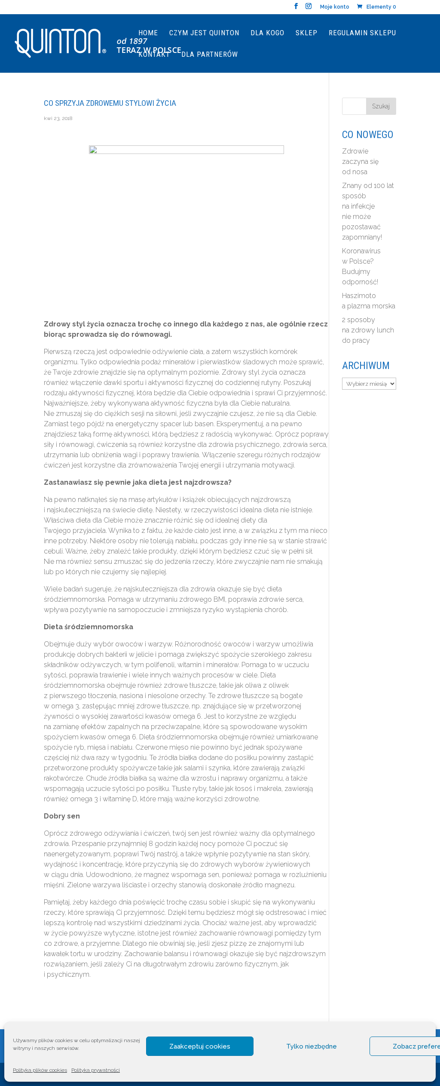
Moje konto (334, 7)
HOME (148, 33)
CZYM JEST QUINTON (204, 33)
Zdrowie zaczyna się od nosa (360, 161)
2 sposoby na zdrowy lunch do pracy (368, 330)
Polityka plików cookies (40, 1070)
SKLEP (307, 33)
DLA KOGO (267, 33)
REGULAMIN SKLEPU (362, 33)
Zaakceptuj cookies (199, 1046)
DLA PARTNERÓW (209, 54)
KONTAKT (154, 54)
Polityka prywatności (95, 1070)
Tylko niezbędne (311, 1046)
